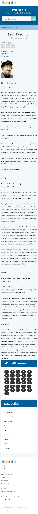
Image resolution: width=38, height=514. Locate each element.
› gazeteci (4, 54)
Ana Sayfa (4, 469)
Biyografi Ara (9, 3)
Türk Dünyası (8, 426)
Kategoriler (4, 472)
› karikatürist (5, 56)
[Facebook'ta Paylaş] (3, 46)
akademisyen (8, 435)
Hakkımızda (5, 484)
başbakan (7, 448)
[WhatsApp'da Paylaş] (13, 46)
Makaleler (4, 481)
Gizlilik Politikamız (21, 507)
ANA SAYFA (4, 27)
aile (5, 430)
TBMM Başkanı (9, 421)
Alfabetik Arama (6, 475)
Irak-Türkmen (8, 412)
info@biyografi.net (10, 492)
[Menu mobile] (35, 3)
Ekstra (3, 478)
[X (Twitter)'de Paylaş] (8, 46)
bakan (6, 444)
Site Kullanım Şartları (7, 507)
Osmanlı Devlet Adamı (11, 417)
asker (6, 439)
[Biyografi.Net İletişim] (9, 462)
